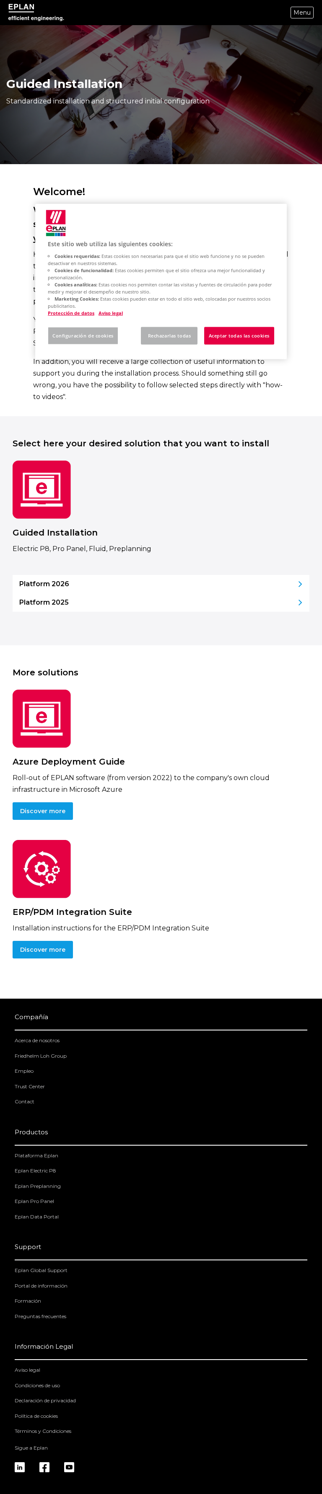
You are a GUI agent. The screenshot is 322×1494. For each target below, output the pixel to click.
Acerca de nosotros (37, 1040)
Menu (302, 12)
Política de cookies (36, 1416)
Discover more (42, 811)
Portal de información (41, 1286)
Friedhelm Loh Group (41, 1056)
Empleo (24, 1071)
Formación (28, 1301)
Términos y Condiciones (43, 1431)
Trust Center (30, 1086)
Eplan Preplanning (38, 1186)
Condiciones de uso (37, 1385)
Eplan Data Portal (37, 1216)
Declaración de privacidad (45, 1400)
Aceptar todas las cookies (239, 335)
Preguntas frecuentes (40, 1316)
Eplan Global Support (41, 1270)
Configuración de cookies (83, 335)
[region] (161, 281)
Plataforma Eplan (36, 1155)
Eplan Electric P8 (35, 1170)
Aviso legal (27, 1370)
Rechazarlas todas (169, 335)
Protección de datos (71, 313)
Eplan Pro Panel (34, 1201)
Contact (24, 1101)
